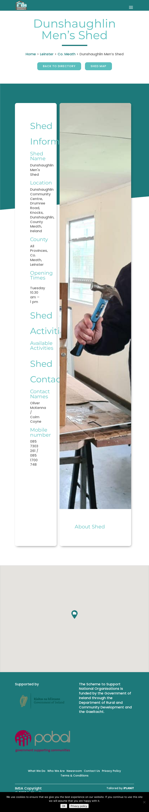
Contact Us (92, 771)
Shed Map (98, 66)
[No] (144, 802)
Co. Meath (66, 54)
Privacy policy (79, 806)
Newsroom (74, 771)
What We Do (36, 771)
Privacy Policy (111, 771)
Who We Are (56, 771)
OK (64, 806)
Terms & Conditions (74, 775)
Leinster (47, 54)
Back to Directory (59, 66)
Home (31, 54)
